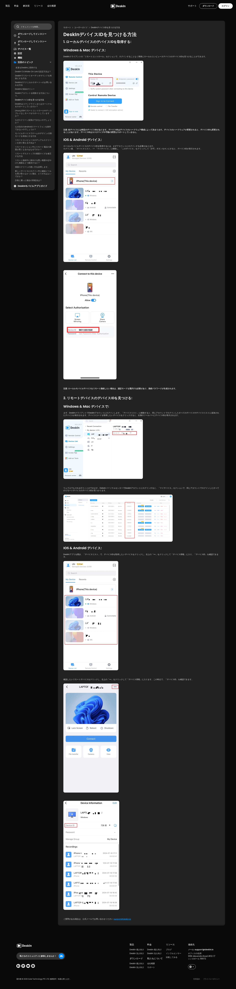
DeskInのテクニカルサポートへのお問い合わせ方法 (33, 83)
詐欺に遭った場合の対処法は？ (28, 180)
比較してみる (171, 957)
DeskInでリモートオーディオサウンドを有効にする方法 (33, 77)
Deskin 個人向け (137, 949)
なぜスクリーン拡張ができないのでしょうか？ (33, 121)
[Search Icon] (33, 26)
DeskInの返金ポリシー (25, 89)
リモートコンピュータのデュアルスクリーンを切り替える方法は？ (33, 141)
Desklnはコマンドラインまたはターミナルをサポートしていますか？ (33, 105)
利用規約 (196, 979)
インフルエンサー (173, 953)
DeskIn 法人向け (137, 953)
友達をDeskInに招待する (26, 67)
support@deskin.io (122, 919)
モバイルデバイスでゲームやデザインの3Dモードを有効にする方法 (33, 134)
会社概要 (151, 963)
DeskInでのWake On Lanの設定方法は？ (33, 71)
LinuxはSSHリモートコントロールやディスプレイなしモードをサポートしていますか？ (33, 113)
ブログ (169, 949)
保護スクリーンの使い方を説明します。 (32, 167)
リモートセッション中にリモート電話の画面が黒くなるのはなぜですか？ (33, 148)
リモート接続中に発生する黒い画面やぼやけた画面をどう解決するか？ (33, 161)
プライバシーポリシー (211, 979)
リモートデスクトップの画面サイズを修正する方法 (33, 155)
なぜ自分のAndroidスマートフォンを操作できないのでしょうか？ (33, 128)
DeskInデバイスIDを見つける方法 (29, 99)
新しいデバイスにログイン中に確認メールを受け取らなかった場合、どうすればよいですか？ (33, 174)
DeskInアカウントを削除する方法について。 (32, 94)
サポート (151, 967)
